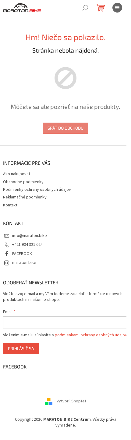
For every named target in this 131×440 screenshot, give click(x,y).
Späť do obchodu (65, 128)
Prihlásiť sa (21, 348)
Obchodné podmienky (23, 182)
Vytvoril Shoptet (71, 401)
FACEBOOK (22, 254)
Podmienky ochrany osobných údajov (37, 190)
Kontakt (10, 205)
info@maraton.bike (29, 236)
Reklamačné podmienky (25, 197)
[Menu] (117, 8)
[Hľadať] (85, 8)
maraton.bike (24, 263)
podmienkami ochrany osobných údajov (91, 335)
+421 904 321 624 (27, 245)
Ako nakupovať (16, 174)
